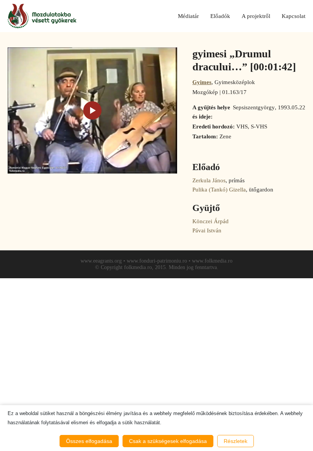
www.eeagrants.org (101, 261)
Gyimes (201, 82)
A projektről (256, 16)
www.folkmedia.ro (212, 261)
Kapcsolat (293, 16)
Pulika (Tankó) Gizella (219, 190)
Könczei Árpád (210, 221)
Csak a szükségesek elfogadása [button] (168, 441)
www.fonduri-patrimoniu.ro (157, 261)
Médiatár (188, 16)
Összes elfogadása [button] (89, 441)
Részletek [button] (235, 441)
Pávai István (206, 230)
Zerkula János (209, 180)
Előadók (220, 16)
